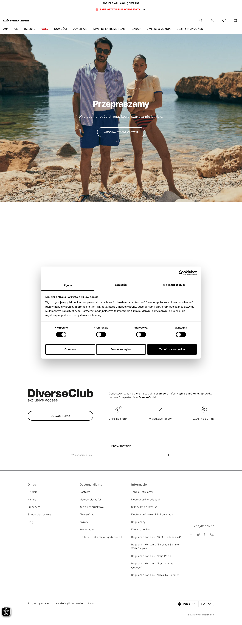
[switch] (101, 334)
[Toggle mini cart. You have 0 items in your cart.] (235, 20)
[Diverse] (16, 20)
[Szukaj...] (200, 20)
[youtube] (212, 534)
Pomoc (91, 603)
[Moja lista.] (224, 20)
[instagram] (198, 534)
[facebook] (191, 534)
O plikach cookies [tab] (174, 284)
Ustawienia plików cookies (69, 603)
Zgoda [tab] (68, 285)
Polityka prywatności (39, 603)
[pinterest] (205, 534)
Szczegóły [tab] (121, 284)
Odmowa (70, 349)
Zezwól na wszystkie (172, 349)
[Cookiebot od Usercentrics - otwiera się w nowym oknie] (181, 273)
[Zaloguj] (212, 20)
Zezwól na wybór (121, 349)
